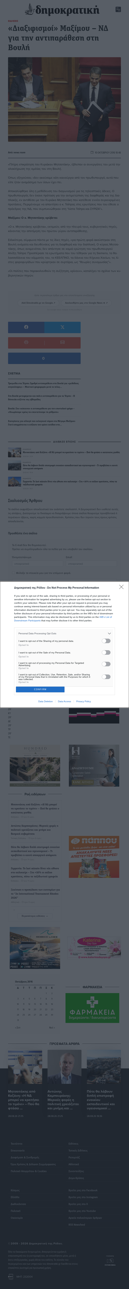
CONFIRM (40, 689)
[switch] (106, 641)
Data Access (64, 701)
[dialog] (64, 644)
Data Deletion (45, 701)
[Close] (122, 588)
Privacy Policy (83, 701)
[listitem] (64, 633)
